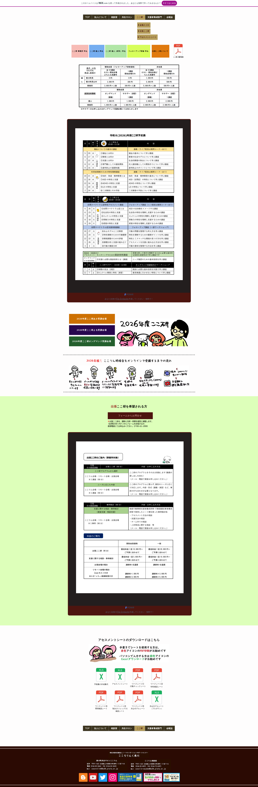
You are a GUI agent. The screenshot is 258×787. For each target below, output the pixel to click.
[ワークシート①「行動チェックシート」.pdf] (138, 675)
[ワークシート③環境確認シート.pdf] (101, 698)
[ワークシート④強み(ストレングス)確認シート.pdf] (120, 698)
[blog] (83, 777)
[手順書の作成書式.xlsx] (101, 675)
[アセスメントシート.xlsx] (120, 675)
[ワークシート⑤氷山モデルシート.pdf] (138, 698)
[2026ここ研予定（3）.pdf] (178, 50)
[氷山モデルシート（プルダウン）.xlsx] (156, 698)
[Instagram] (112, 777)
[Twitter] (102, 777)
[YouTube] (93, 777)
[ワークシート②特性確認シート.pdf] (156, 675)
